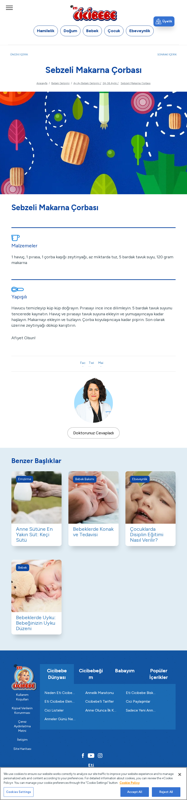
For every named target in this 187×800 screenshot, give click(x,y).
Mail (100, 364)
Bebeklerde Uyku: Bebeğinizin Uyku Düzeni (36, 623)
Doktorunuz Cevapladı (93, 432)
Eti (91, 765)
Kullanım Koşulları (22, 697)
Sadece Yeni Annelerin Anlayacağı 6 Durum (142, 710)
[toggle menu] (9, 12)
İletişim (22, 740)
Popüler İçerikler (158, 674)
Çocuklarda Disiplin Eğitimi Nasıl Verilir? (146, 534)
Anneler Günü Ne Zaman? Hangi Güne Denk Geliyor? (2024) (60, 719)
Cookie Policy (129, 782)
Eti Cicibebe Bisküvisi (142, 693)
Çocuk (114, 30)
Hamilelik (46, 30)
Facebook (83, 364)
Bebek (92, 30)
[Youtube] (91, 755)
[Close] (180, 774)
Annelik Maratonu (99, 693)
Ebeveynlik (139, 30)
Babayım (125, 670)
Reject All (166, 792)
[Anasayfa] (93, 13)
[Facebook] (82, 755)
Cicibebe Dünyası (57, 674)
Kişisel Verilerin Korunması (22, 710)
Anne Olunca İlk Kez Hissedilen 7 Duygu (101, 710)
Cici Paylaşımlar (138, 701)
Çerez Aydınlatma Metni (22, 726)
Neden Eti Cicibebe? (60, 693)
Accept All (134, 792)
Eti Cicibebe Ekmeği (60, 701)
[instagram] (100, 755)
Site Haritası (22, 749)
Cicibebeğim (91, 674)
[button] (163, 21)
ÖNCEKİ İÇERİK (19, 54)
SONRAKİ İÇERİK (167, 54)
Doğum (70, 30)
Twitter (91, 364)
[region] (93, 783)
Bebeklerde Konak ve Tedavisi (93, 532)
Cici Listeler (54, 710)
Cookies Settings (18, 792)
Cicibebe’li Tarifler (99, 701)
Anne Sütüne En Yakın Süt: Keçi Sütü (34, 534)
